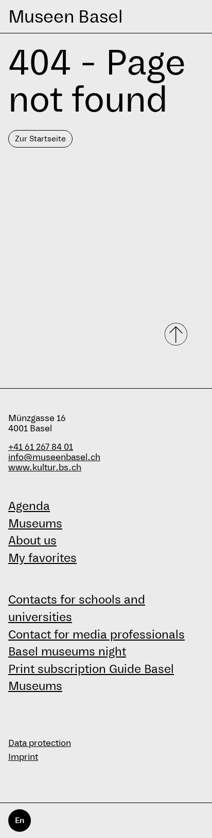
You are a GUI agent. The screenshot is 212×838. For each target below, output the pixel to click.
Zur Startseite (40, 138)
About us (32, 540)
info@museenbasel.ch (54, 457)
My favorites (42, 558)
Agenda (29, 506)
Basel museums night (67, 651)
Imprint (23, 757)
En (19, 820)
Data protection (39, 743)
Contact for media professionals (96, 634)
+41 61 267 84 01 (40, 447)
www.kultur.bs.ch (44, 467)
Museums (35, 523)
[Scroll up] (177, 334)
